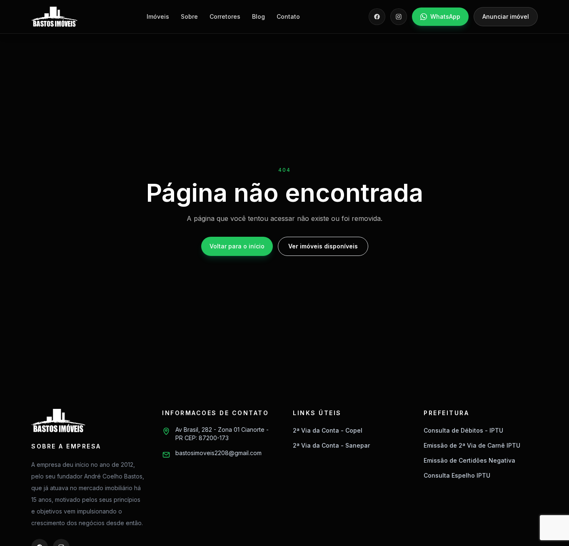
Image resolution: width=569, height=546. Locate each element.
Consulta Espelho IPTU (457, 475)
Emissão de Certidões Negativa (469, 460)
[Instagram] (398, 16)
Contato (288, 16)
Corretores (225, 16)
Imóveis (158, 16)
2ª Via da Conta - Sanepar (331, 445)
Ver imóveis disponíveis (323, 246)
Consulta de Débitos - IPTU (463, 430)
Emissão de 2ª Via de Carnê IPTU (472, 445)
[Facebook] (377, 16)
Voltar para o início (237, 246)
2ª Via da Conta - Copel (327, 430)
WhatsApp (445, 16)
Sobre (189, 16)
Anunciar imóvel (505, 16)
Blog (258, 16)
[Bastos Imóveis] (54, 17)
